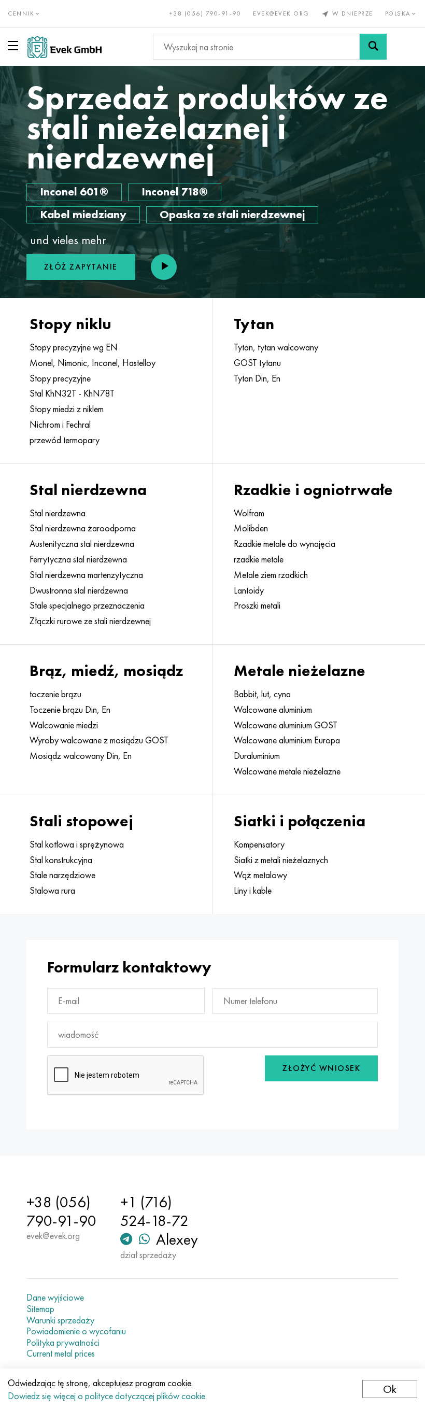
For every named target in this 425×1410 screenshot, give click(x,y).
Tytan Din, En (257, 378)
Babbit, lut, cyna (262, 694)
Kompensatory (259, 844)
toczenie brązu (55, 694)
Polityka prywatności (63, 1342)
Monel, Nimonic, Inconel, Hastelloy (92, 363)
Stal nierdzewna (58, 513)
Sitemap (40, 1309)
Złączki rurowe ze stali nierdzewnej (90, 621)
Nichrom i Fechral (60, 424)
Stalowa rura (52, 890)
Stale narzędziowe (62, 875)
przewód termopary (65, 440)
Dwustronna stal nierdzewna (79, 590)
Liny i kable (253, 890)
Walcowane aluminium (273, 709)
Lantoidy (249, 590)
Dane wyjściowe (55, 1297)
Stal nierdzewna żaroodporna (83, 528)
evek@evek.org (281, 13)
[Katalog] (15, 45)
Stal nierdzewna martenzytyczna (86, 575)
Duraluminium (257, 756)
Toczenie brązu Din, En (70, 709)
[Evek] (64, 47)
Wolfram (249, 513)
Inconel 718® (174, 191)
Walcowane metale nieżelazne (287, 771)
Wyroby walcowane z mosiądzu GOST (99, 740)
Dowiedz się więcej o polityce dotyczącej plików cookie (106, 1396)
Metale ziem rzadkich (271, 575)
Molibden (251, 528)
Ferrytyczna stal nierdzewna (78, 559)
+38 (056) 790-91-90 (205, 13)
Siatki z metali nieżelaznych (281, 860)
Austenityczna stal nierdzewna (82, 544)
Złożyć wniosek (321, 1068)
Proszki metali (257, 605)
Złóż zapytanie (81, 266)
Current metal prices (60, 1353)
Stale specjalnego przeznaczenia (87, 605)
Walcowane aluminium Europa (287, 740)
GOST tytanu (257, 363)
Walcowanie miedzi (64, 725)
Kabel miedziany (83, 214)
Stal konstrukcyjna (61, 860)
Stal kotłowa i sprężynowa (77, 844)
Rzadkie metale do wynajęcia (284, 544)
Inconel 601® (74, 191)
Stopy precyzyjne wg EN (74, 347)
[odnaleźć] (373, 47)
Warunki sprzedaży (60, 1320)
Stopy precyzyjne (60, 378)
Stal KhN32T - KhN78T (72, 393)
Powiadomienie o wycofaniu (76, 1331)
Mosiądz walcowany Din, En (81, 756)
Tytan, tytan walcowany (276, 347)
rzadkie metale (259, 559)
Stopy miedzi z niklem (67, 409)
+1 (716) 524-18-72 (154, 1211)
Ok (389, 1389)
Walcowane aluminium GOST (285, 725)
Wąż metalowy (260, 875)
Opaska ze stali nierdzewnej (232, 214)
